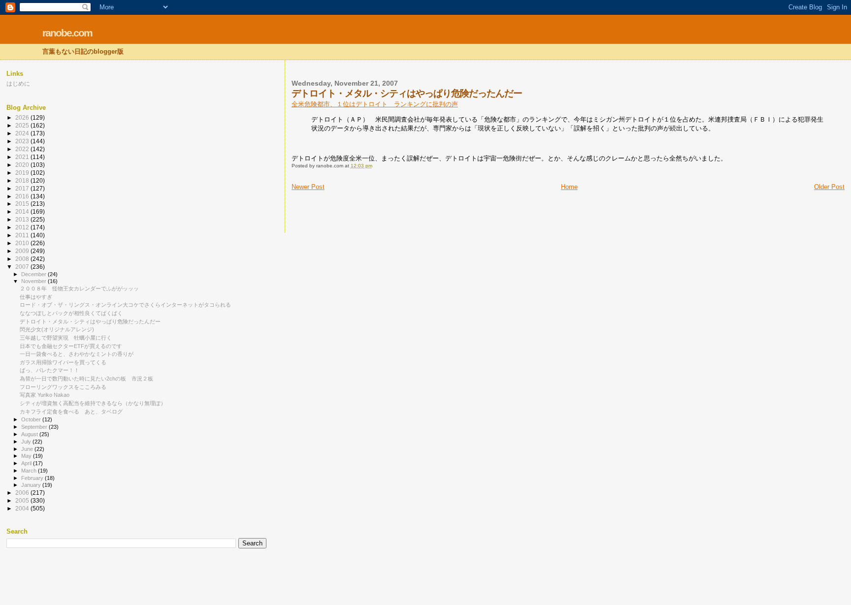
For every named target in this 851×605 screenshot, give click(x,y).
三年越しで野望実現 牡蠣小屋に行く (66, 338)
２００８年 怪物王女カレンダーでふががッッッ (79, 288)
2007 (23, 266)
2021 (23, 157)
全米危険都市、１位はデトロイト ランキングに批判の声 (375, 104)
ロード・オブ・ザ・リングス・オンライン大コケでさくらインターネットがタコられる (125, 305)
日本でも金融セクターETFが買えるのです (71, 346)
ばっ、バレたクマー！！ (49, 370)
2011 (23, 235)
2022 (23, 149)
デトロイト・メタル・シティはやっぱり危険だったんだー (90, 321)
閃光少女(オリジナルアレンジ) (57, 329)
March (29, 471)
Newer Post (308, 187)
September (35, 427)
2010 (23, 243)
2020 (23, 164)
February (33, 478)
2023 (23, 141)
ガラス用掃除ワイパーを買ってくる (63, 362)
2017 (23, 188)
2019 (23, 172)
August (30, 434)
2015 (23, 203)
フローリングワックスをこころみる (63, 387)
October (31, 419)
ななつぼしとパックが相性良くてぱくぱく (71, 313)
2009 (23, 251)
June (27, 449)
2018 (23, 180)
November (34, 281)
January (31, 485)
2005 (23, 500)
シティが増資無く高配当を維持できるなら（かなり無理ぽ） (93, 403)
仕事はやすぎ (36, 297)
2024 (23, 133)
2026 (23, 117)
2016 (23, 196)
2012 (23, 227)
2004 (23, 508)
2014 (23, 211)
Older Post (829, 187)
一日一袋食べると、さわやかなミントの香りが (76, 354)
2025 (23, 125)
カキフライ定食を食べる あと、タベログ (71, 411)
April (27, 463)
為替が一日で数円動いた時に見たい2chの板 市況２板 (89, 379)
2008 (23, 258)
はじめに (18, 83)
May (27, 456)
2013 (23, 219)
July (27, 442)
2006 (23, 492)
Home (569, 187)
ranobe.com (67, 32)
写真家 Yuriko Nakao (44, 395)
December (34, 274)
